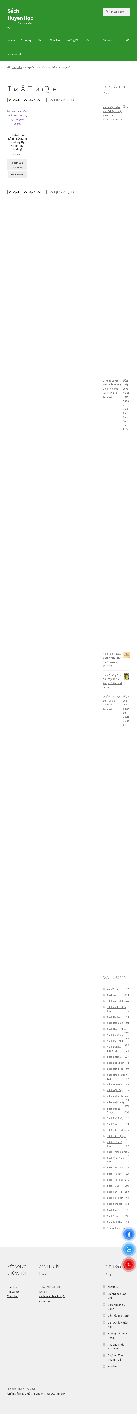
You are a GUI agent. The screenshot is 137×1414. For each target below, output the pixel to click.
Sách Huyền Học (20, 14)
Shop (41, 40)
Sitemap (26, 40)
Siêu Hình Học (114, 1222)
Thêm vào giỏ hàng (17, 165)
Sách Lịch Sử (114, 1056)
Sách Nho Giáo (115, 1084)
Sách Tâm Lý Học (116, 1136)
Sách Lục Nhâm (115, 1062)
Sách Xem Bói (114, 1203)
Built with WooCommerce (50, 1393)
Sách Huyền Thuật (117, 1029)
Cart (89, 40)
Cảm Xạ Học (113, 989)
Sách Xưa (112, 1210)
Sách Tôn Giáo (115, 1167)
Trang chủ (17, 67)
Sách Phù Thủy (115, 1118)
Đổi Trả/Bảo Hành (118, 1315)
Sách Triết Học (115, 1179)
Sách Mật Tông (115, 1068)
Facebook (13, 1287)
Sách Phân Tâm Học (118, 1096)
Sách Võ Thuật (115, 1197)
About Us (113, 1287)
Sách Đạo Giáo (115, 1022)
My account (14, 54)
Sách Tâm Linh (115, 1130)
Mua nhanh (17, 174)
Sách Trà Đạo (114, 1173)
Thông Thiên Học (116, 1228)
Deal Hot (112, 995)
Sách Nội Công (115, 1090)
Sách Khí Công (115, 1035)
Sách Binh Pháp (115, 1001)
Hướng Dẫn (73, 40)
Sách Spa (112, 1124)
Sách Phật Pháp (116, 1102)
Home (11, 40)
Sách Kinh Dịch (115, 1041)
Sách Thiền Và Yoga (118, 1151)
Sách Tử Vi (113, 1185)
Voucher (55, 40)
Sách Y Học (113, 1216)
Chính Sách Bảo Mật (19, 1393)
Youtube (12, 1296)
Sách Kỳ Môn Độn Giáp (114, 1049)
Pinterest (13, 1291)
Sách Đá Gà (113, 1017)
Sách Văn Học (114, 1191)
